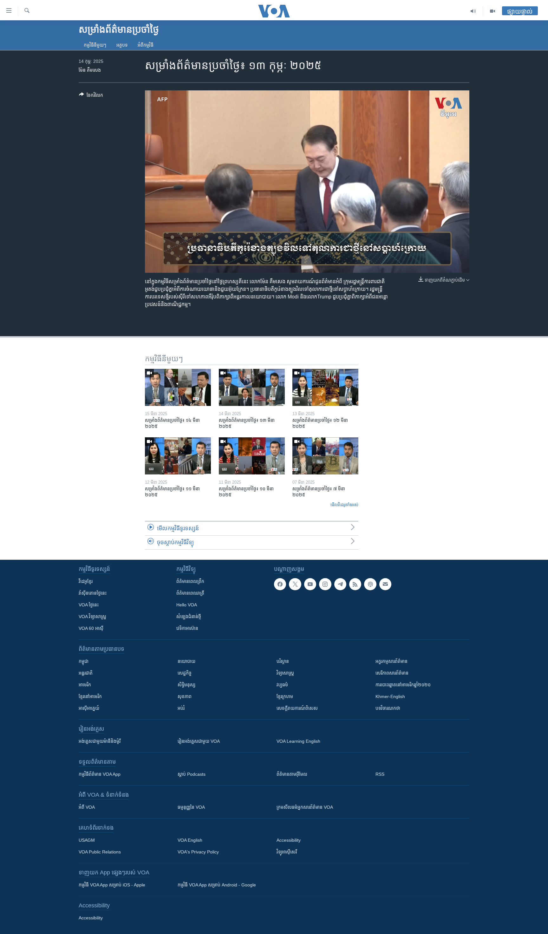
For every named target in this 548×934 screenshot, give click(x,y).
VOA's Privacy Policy (198, 851)
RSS (379, 774)
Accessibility (289, 840)
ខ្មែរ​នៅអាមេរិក (90, 696)
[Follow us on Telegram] (340, 584)
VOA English (190, 840)
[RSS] (355, 584)
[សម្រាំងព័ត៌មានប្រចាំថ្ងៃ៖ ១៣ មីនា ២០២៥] (252, 387)
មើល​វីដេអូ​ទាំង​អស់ (344, 504)
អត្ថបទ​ (121, 45)
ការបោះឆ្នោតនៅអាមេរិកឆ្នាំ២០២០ (403, 684)
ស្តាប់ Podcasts (192, 774)
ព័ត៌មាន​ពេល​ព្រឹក (190, 581)
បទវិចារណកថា (387, 708)
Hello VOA (186, 604)
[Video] (492, 11)
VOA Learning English (298, 741)
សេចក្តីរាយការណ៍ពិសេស (297, 708)
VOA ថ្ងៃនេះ (89, 604)
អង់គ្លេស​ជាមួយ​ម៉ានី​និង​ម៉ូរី (100, 741)
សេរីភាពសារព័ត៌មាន (391, 673)
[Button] (91, 96)
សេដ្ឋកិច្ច (185, 673)
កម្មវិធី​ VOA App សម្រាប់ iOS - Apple (112, 884)
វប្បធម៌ (282, 684)
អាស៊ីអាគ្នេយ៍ (89, 708)
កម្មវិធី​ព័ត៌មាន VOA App (100, 774)
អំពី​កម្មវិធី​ (145, 45)
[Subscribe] (385, 584)
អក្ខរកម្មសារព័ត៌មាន (391, 661)
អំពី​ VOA (87, 807)
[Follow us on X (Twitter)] (295, 584)
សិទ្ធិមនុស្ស (186, 684)
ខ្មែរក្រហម (285, 696)
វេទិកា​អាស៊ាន (187, 628)
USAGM (87, 840)
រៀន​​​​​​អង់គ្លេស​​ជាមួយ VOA (199, 741)
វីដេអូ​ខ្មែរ (86, 581)
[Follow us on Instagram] (325, 584)
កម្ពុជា (83, 661)
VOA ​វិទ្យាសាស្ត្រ (92, 616)
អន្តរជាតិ (86, 673)
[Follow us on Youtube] (310, 584)
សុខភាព (185, 696)
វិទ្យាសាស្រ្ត (285, 673)
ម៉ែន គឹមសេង (90, 70)
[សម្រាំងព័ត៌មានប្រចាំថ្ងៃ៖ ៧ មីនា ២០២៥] (325, 455)
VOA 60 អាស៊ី (91, 628)
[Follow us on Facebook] (280, 584)
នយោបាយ (186, 661)
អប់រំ (181, 708)
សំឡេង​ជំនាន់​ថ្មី (188, 616)
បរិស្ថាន (283, 661)
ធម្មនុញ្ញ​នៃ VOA (191, 807)
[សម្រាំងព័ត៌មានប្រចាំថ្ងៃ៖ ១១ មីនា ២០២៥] (178, 455)
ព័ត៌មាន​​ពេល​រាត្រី (190, 593)
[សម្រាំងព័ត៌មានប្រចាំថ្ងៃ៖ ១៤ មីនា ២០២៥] (178, 387)
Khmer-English (390, 696)
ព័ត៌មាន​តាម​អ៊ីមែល (292, 774)
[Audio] (473, 11)
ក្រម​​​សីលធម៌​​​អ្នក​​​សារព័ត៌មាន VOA (305, 807)
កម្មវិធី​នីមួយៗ (95, 45)
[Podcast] (370, 584)
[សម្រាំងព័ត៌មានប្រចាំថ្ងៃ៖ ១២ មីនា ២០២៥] (325, 387)
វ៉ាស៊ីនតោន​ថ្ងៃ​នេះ (93, 593)
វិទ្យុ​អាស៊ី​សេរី (287, 851)
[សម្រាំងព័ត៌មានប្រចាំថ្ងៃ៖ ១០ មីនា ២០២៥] (252, 455)
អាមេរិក (85, 684)
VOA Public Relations (100, 851)
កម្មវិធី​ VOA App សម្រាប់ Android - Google (217, 884)
